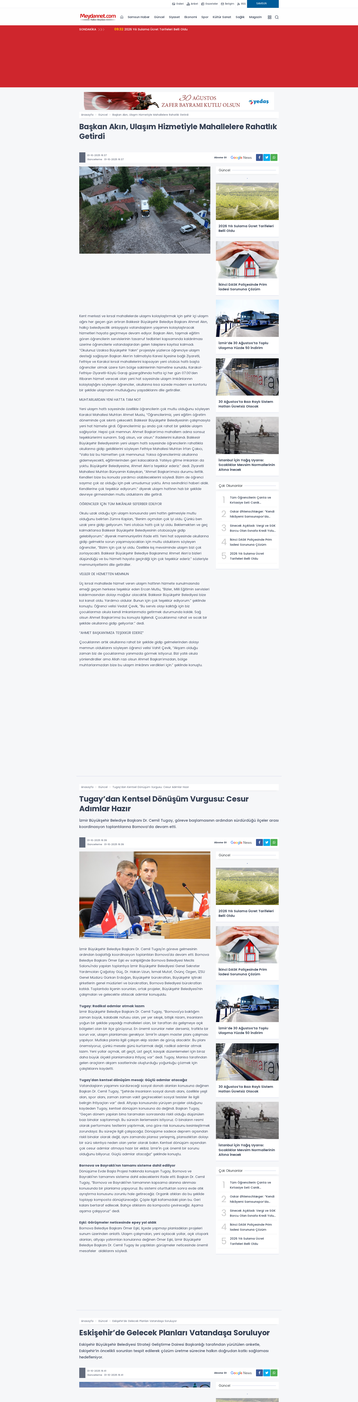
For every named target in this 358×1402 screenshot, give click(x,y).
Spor (204, 17)
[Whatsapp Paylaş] (274, 157)
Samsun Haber (139, 17)
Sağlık (240, 17)
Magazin (255, 17)
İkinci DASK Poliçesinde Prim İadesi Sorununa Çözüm (160, 29)
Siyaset (174, 17)
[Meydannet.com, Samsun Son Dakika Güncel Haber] (98, 17)
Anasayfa (87, 115)
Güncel (159, 17)
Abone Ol (220, 157)
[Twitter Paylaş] (266, 157)
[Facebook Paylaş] (259, 157)
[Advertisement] (179, 61)
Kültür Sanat (222, 17)
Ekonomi (190, 17)
